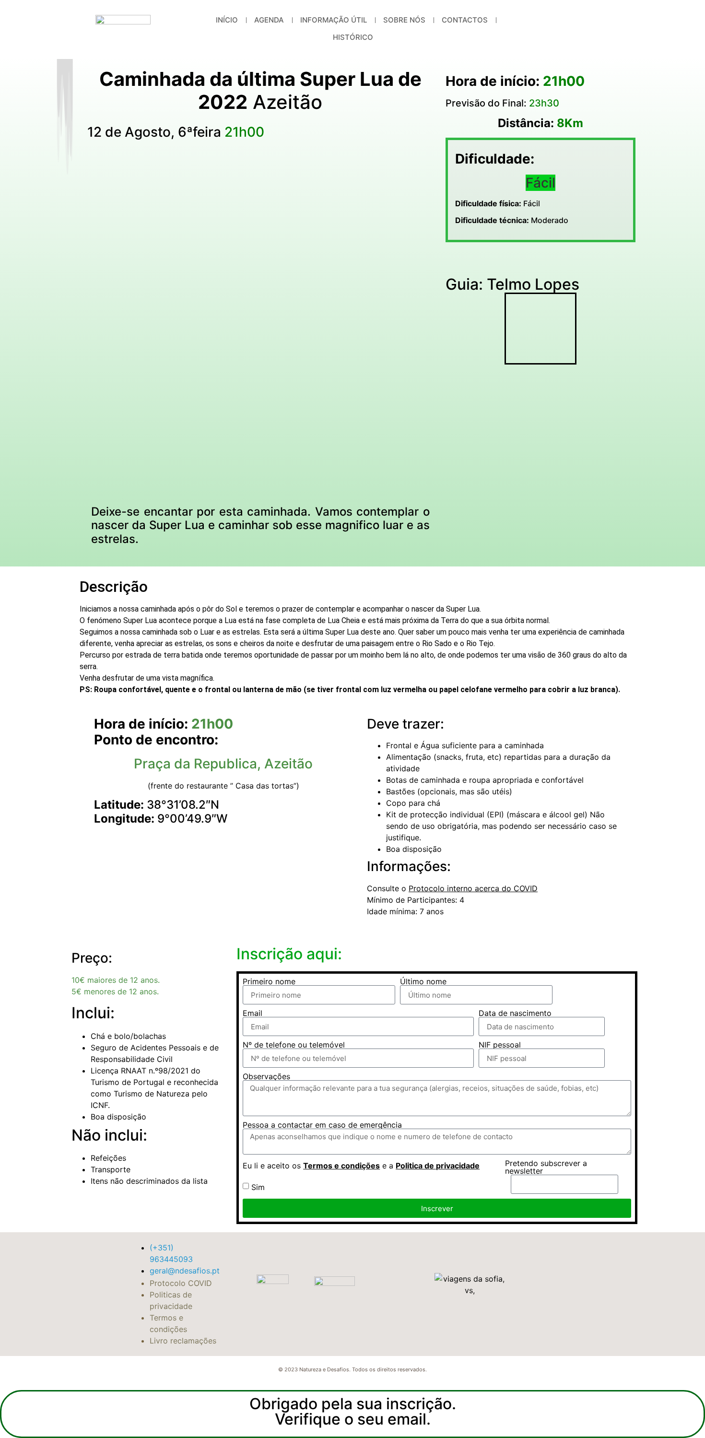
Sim (258, 1187)
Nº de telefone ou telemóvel (294, 1045)
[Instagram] (601, 29)
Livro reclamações (183, 1340)
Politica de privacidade (438, 1165)
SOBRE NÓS (404, 19)
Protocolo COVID (181, 1283)
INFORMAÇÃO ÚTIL (333, 19)
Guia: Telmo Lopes (512, 284)
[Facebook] (563, 29)
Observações (266, 1076)
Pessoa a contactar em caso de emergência (322, 1125)
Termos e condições (341, 1165)
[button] (454, 262)
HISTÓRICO (353, 37)
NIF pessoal (500, 1045)
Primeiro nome (269, 981)
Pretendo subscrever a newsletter (546, 1167)
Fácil (497, 203)
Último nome (423, 981)
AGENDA (269, 19)
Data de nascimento (515, 1013)
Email (252, 1013)
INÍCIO (227, 19)
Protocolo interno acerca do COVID (473, 888)
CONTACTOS (465, 19)
